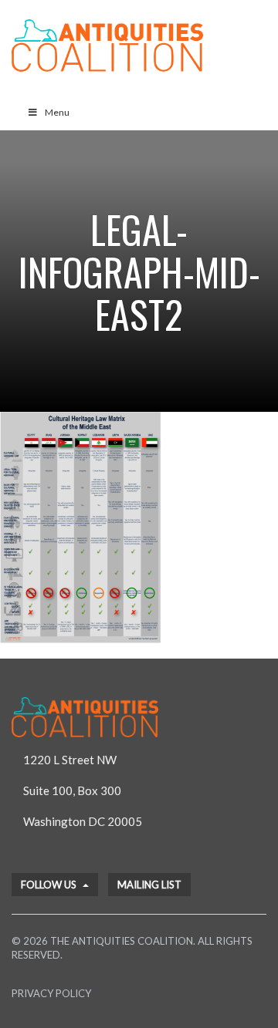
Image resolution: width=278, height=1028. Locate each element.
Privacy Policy (51, 993)
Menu (57, 112)
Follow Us (50, 884)
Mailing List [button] (149, 884)
